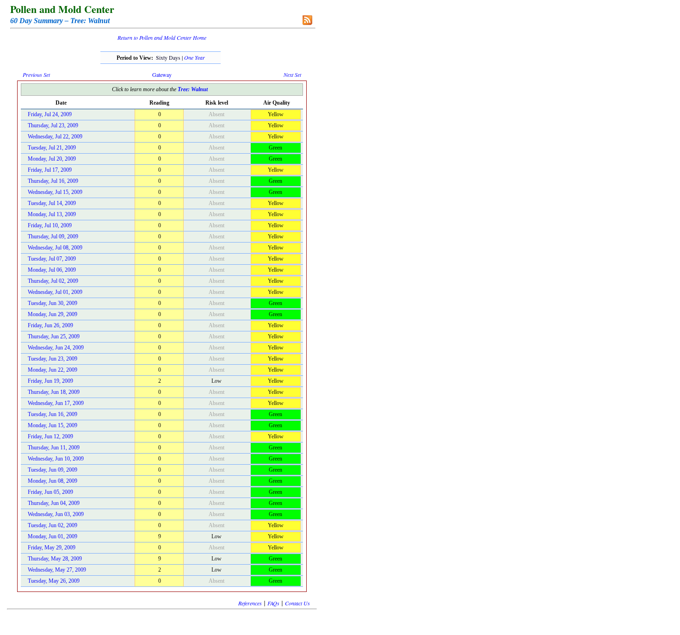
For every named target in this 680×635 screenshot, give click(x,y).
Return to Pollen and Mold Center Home (161, 37)
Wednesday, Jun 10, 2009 (56, 458)
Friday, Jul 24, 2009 (50, 114)
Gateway (162, 74)
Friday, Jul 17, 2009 (50, 170)
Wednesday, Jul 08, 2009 (55, 247)
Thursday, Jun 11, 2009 (54, 447)
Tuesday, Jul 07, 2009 (52, 258)
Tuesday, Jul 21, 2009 (52, 147)
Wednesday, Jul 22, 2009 (55, 136)
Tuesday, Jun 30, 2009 (52, 303)
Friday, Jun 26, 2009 (50, 325)
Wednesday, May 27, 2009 (57, 570)
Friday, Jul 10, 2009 (50, 225)
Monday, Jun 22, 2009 (52, 370)
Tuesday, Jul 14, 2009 (52, 203)
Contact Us (297, 603)
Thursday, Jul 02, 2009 (53, 281)
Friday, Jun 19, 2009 (50, 381)
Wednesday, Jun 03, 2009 (56, 514)
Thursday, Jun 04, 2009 (54, 503)
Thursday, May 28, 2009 (55, 558)
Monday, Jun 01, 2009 (52, 536)
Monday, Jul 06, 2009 (52, 270)
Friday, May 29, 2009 (51, 547)
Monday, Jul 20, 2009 (52, 159)
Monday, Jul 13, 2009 (52, 214)
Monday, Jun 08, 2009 (52, 481)
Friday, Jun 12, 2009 (50, 436)
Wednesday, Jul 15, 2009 (55, 192)
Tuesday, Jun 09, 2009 (52, 470)
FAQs (273, 603)
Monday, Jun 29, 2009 (52, 314)
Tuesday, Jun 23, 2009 (52, 358)
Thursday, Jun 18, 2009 (54, 392)
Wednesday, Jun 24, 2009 (56, 347)
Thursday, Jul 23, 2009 (53, 125)
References (250, 603)
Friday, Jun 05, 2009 (50, 492)
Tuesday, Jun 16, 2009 (52, 414)
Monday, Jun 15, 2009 (52, 425)
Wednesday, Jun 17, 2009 (56, 403)
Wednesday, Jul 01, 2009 (55, 292)
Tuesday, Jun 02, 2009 (52, 525)
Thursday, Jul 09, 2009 (53, 236)
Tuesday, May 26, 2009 (54, 581)
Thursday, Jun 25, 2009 (54, 336)
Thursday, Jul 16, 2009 (53, 181)
